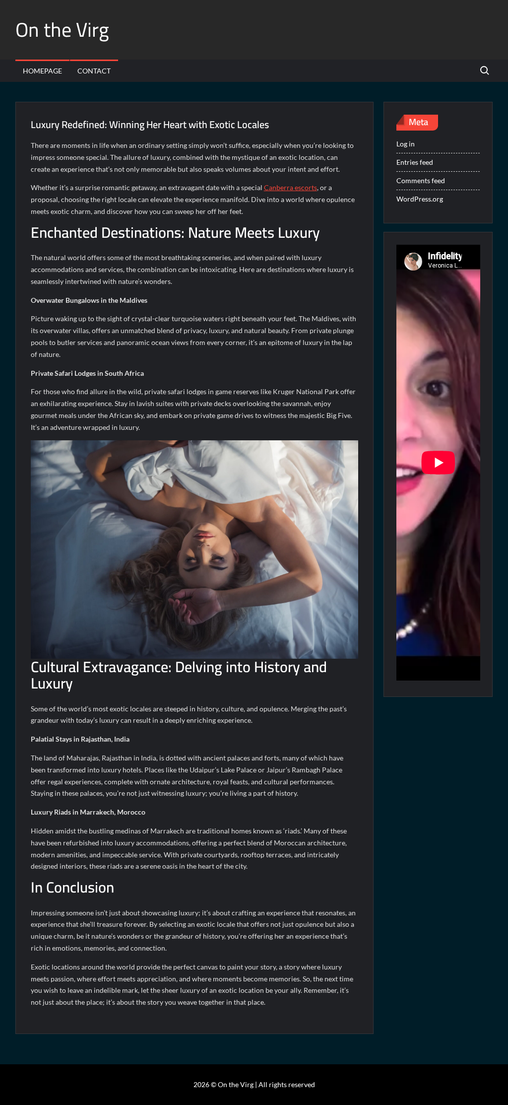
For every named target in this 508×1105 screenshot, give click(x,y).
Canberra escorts (290, 187)
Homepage (42, 71)
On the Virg (62, 29)
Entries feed (414, 162)
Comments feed (420, 180)
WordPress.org (419, 199)
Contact (94, 71)
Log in (405, 143)
